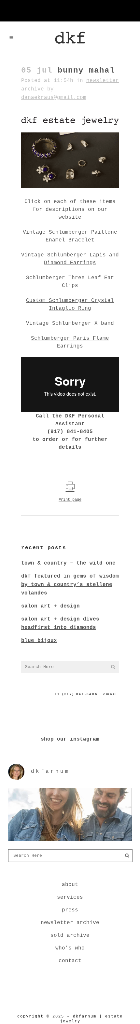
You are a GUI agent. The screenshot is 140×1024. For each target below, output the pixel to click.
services (70, 897)
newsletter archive (70, 923)
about (70, 885)
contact (70, 961)
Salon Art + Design (50, 606)
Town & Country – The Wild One (68, 563)
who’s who (70, 948)
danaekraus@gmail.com (53, 98)
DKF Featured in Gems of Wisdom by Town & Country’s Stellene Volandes (70, 584)
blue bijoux (39, 641)
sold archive (70, 935)
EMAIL (110, 694)
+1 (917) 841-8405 (76, 694)
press (70, 910)
